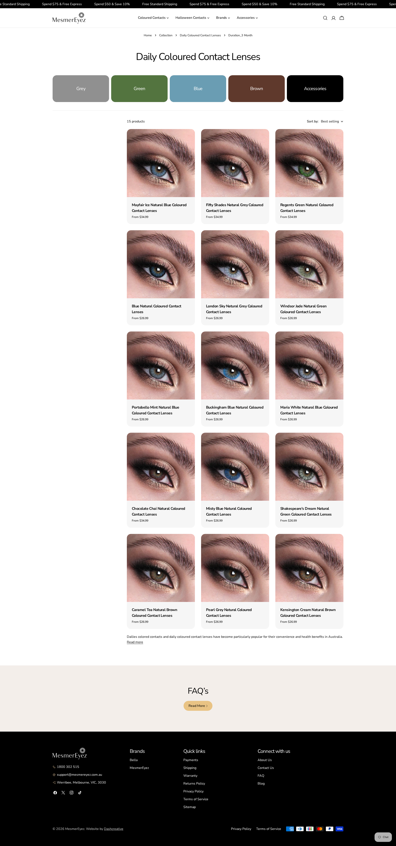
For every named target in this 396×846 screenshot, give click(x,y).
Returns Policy (194, 783)
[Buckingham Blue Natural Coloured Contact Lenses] (235, 365)
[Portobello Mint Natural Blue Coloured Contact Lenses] (161, 365)
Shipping (189, 768)
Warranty (190, 775)
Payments (190, 760)
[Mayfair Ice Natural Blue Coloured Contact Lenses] (161, 163)
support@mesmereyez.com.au (79, 774)
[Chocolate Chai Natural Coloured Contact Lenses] (161, 467)
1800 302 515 (68, 767)
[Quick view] (189, 138)
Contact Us (266, 768)
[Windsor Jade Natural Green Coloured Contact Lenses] (309, 264)
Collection (165, 35)
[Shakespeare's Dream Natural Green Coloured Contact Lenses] (309, 467)
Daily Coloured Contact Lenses (200, 35)
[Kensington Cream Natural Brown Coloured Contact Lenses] (309, 568)
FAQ (261, 775)
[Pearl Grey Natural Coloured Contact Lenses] (235, 568)
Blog (261, 783)
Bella (134, 760)
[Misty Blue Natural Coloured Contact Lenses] (235, 467)
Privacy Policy (193, 791)
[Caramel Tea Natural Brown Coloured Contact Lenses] (161, 568)
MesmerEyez (139, 768)
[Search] (325, 18)
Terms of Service (195, 799)
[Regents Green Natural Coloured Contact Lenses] (309, 163)
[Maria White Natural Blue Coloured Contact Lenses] (309, 365)
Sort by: (312, 121)
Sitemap (189, 807)
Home (148, 35)
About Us (265, 760)
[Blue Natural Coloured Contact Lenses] (161, 264)
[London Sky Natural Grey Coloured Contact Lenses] (235, 264)
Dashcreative (113, 829)
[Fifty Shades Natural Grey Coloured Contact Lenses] (235, 163)
